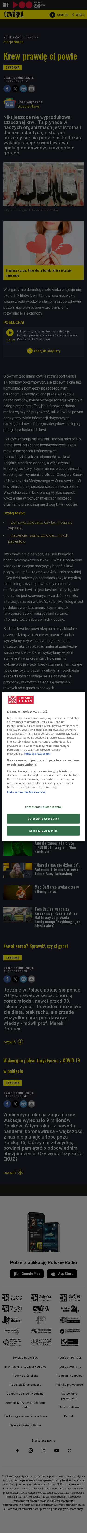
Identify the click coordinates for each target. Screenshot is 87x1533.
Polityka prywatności (37, 753)
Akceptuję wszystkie (43, 831)
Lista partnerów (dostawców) (26, 792)
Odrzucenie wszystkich (43, 819)
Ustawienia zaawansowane (43, 807)
